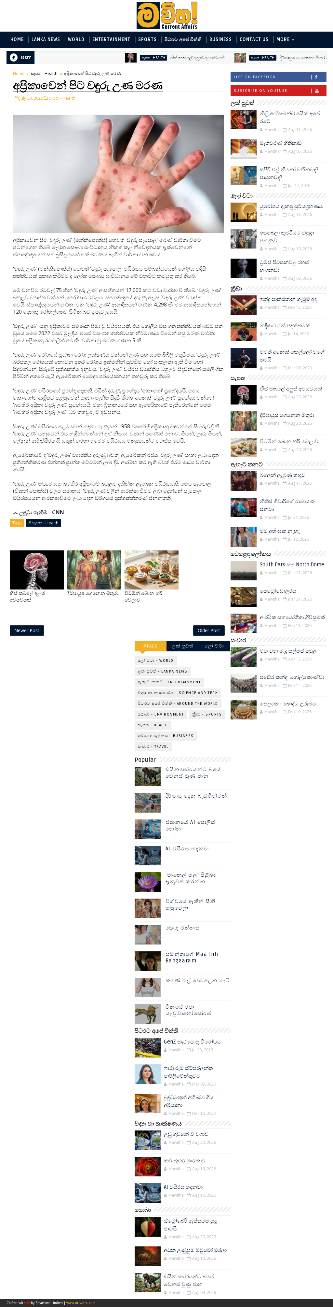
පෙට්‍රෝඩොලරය (278, 591)
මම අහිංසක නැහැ (280, 531)
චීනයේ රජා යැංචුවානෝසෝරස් (189, 1010)
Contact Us (254, 39)
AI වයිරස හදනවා (188, 848)
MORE (283, 39)
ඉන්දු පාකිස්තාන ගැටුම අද (288, 299)
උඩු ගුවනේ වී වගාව (186, 1134)
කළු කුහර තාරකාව (185, 1161)
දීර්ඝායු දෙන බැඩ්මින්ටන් (196, 796)
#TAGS (150, 646)
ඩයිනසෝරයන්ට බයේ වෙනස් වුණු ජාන (193, 772)
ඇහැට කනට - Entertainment (169, 682)
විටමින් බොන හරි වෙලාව (289, 441)
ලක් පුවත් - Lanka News (163, 671)
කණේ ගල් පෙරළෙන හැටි (198, 980)
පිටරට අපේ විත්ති (183, 39)
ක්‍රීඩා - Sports (207, 714)
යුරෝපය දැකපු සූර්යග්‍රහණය (291, 206)
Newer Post (26, 630)
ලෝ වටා (214, 646)
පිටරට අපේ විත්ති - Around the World (178, 703)
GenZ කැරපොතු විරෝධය (192, 1042)
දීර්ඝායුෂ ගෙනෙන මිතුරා (275, 58)
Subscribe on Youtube (260, 90)
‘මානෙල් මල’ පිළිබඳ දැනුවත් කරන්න (191, 878)
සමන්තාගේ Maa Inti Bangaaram (192, 957)
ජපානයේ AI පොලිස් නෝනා (191, 825)
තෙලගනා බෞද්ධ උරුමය (288, 704)
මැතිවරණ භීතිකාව (281, 143)
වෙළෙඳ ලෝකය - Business (166, 735)
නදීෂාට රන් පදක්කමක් (285, 325)
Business (220, 39)
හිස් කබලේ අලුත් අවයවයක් (170, 58)
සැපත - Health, (62, 98)
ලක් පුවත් (182, 646)
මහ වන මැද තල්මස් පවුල (288, 651)
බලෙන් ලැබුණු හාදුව (282, 475)
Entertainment (111, 39)
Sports (147, 39)
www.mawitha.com (80, 1302)
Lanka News (46, 39)
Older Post (209, 630)
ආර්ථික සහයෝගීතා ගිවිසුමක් (292, 617)
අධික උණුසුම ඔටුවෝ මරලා (195, 1250)
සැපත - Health (126, 57)
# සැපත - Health (43, 523)
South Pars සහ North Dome (292, 564)
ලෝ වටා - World (156, 660)
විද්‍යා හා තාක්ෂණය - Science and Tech (178, 692)
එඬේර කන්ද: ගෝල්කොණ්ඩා (292, 677)
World (76, 39)
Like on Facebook (255, 77)
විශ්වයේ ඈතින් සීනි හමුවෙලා (191, 904)
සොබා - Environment (161, 714)
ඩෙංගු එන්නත (183, 928)
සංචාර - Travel (153, 746)
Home (17, 39)
